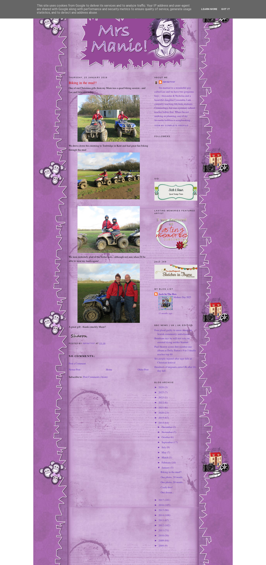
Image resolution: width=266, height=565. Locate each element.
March (165, 457)
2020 (162, 412)
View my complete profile (171, 125)
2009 (162, 540)
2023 (162, 397)
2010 (162, 535)
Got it (225, 9)
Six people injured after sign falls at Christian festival (173, 360)
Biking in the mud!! (171, 472)
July (164, 447)
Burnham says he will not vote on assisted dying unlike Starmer (172, 340)
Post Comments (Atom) (95, 377)
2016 (162, 505)
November (167, 432)
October (166, 437)
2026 (162, 387)
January (166, 467)
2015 (162, 510)
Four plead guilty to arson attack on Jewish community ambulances (173, 332)
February (167, 462)
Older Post (143, 369)
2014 (162, 515)
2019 (162, 417)
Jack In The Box (168, 294)
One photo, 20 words (171, 477)
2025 (162, 392)
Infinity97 (169, 82)
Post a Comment (77, 363)
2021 (162, 407)
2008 (162, 545)
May (164, 452)
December (167, 427)
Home (109, 369)
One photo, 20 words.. (172, 482)
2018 (162, 422)
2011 (162, 530)
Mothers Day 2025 (182, 297)
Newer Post (74, 369)
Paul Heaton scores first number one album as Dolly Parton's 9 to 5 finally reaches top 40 (175, 350)
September (167, 442)
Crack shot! (167, 487)
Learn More (209, 9)
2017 (162, 500)
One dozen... (167, 492)
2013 (162, 520)
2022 (162, 402)
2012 (162, 525)
